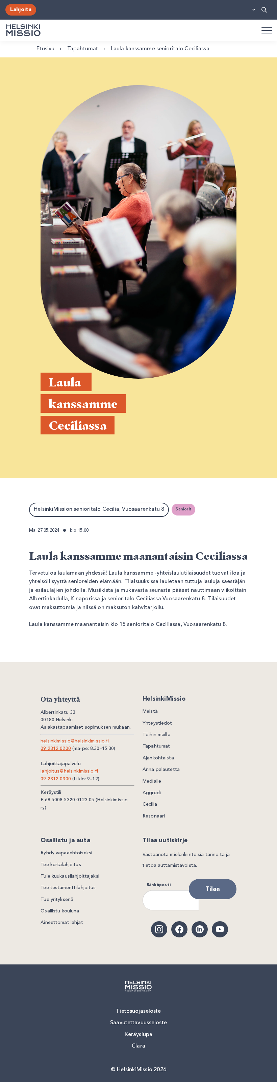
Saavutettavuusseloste (138, 1023)
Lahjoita (20, 9)
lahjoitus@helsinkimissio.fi (69, 771)
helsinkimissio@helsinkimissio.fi (75, 741)
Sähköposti (159, 885)
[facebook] (179, 929)
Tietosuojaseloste (138, 1011)
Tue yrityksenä (57, 899)
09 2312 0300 (56, 779)
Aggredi (152, 792)
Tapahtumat (82, 49)
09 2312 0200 (56, 748)
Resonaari (154, 816)
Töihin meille (156, 734)
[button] (265, 10)
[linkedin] (200, 929)
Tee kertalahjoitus (61, 864)
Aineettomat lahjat (62, 922)
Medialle (152, 781)
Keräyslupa (138, 1034)
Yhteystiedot (157, 723)
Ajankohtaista (158, 758)
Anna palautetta (161, 769)
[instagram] (159, 929)
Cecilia (150, 804)
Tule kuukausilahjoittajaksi (70, 876)
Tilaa (212, 889)
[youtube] (220, 929)
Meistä (150, 711)
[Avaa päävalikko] (266, 30)
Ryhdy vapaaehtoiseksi (66, 853)
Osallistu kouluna (60, 911)
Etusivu (45, 49)
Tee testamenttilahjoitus (68, 887)
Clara (138, 1046)
